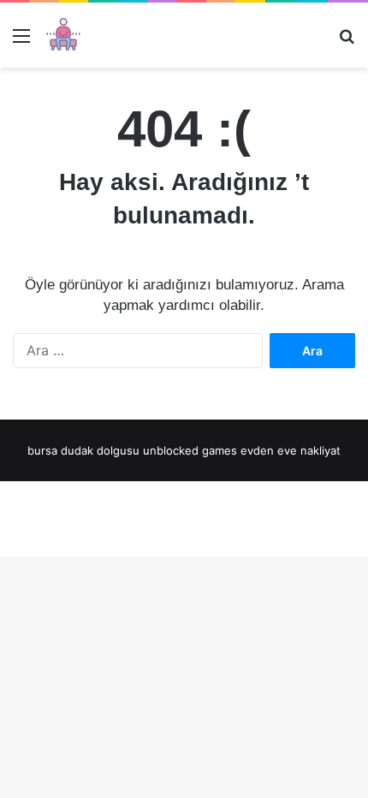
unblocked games (190, 450)
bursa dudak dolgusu (83, 450)
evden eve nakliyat (290, 450)
